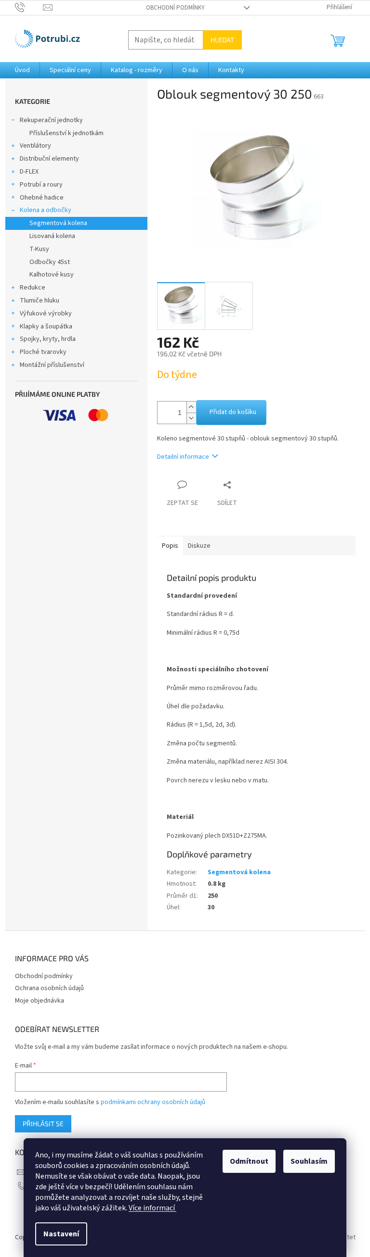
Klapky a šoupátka (46, 326)
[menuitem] (22, 70)
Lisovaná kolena (52, 236)
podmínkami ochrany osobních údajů (153, 1102)
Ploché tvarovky (43, 352)
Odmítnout (249, 1161)
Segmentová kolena (58, 223)
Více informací (152, 1208)
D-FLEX (29, 171)
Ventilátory (35, 146)
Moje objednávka (39, 1001)
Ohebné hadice (42, 197)
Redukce (32, 287)
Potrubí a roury (41, 184)
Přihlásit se (43, 1123)
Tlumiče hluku (39, 300)
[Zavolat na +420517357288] (29, 7)
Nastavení (61, 1234)
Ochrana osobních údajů (49, 988)
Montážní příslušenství (52, 365)
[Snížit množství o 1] (191, 418)
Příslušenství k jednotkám (66, 133)
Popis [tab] (170, 546)
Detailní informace (183, 457)
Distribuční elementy (49, 158)
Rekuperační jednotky (51, 120)
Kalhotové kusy (51, 274)
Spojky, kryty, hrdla (48, 339)
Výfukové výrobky (46, 313)
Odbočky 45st (49, 262)
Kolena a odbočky (45, 210)
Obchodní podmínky (175, 7)
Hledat (222, 40)
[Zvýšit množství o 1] (191, 407)
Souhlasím (309, 1161)
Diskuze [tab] (199, 546)
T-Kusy (39, 249)
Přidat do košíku (233, 412)
